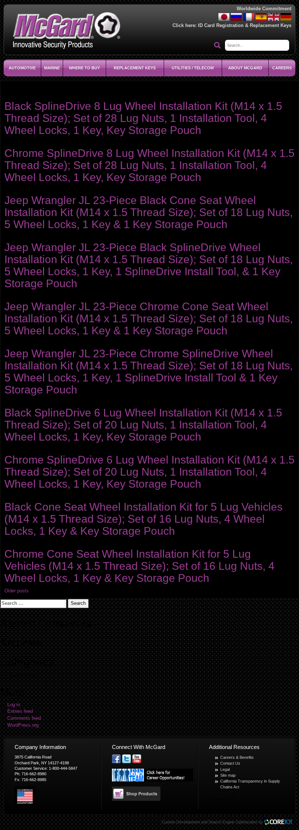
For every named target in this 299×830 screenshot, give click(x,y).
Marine (52, 68)
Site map (228, 775)
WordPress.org (23, 725)
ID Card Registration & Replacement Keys (244, 25)
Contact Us (230, 763)
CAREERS (282, 68)
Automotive (22, 68)
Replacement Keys (135, 68)
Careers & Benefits (237, 757)
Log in (13, 704)
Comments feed (24, 718)
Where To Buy (84, 68)
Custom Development (181, 822)
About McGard (245, 68)
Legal (225, 769)
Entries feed (20, 711)
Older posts (16, 590)
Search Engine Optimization (233, 822)
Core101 (279, 822)
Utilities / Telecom (193, 68)
